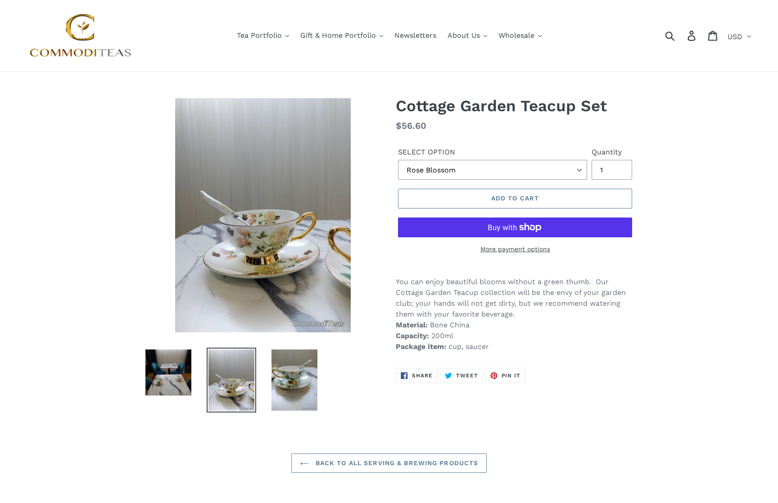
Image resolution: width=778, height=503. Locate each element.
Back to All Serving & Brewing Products (396, 463)
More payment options (515, 249)
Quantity (607, 152)
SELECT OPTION (426, 152)
